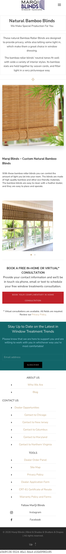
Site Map (35, 467)
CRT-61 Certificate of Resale (35, 489)
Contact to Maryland (35, 437)
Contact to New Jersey (35, 422)
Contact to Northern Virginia (35, 444)
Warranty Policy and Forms (35, 497)
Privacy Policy (39, 314)
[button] (35, 544)
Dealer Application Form (35, 482)
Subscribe (33, 365)
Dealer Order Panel (35, 460)
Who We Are (35, 384)
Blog (35, 392)
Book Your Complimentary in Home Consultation (33, 298)
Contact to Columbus (35, 429)
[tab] (31, 254)
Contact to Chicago (35, 415)
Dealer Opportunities (27, 407)
